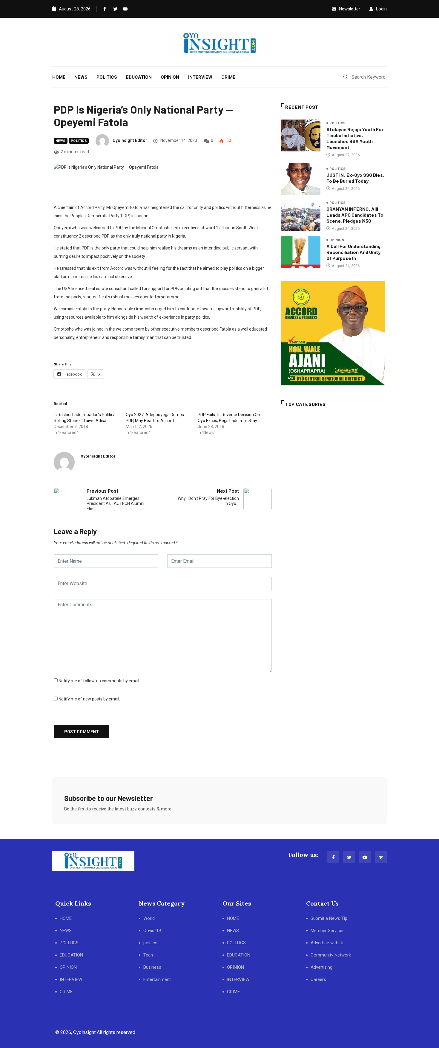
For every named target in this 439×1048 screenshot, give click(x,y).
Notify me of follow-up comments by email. (99, 680)
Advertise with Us (328, 942)
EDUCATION (139, 77)
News (61, 141)
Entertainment (157, 979)
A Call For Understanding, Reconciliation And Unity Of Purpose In (354, 252)
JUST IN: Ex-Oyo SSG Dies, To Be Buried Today (355, 178)
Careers (318, 979)
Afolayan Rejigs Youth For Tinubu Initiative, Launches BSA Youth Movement (354, 138)
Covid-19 (152, 930)
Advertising (321, 967)
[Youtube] (124, 8)
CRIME (228, 77)
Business (152, 967)
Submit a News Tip (329, 918)
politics (79, 141)
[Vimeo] (381, 857)
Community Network (331, 955)
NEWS (81, 77)
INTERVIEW (200, 77)
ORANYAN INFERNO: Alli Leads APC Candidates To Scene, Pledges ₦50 (354, 215)
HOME (58, 77)
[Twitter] (114, 8)
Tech (148, 955)
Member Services (328, 930)
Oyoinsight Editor (130, 140)
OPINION (170, 77)
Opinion (336, 240)
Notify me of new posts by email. (89, 699)
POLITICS (106, 77)
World (149, 918)
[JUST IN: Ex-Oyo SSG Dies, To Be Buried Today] (300, 178)
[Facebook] (104, 8)
